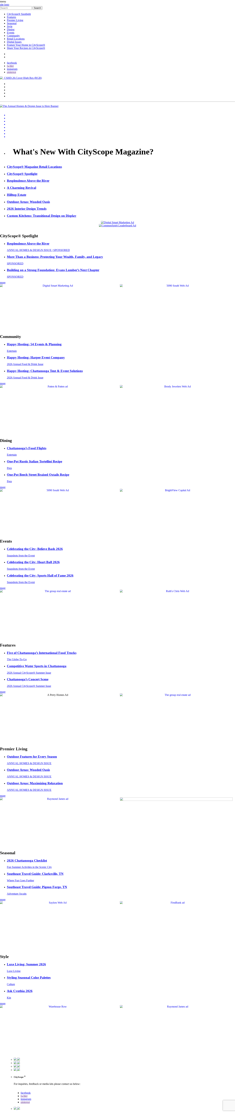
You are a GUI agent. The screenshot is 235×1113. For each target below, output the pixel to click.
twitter (10, 65)
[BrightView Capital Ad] (176, 490)
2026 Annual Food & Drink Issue (25, 364)
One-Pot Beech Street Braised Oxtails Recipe (38, 474)
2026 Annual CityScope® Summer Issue (29, 672)
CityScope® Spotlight (19, 14)
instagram (12, 69)
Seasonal (12, 23)
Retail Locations (16, 38)
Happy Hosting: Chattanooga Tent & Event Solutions (45, 371)
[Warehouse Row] (56, 1006)
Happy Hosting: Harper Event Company (36, 357)
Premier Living (15, 20)
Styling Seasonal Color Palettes (29, 977)
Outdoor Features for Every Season (32, 756)
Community (13, 35)
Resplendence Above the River (28, 243)
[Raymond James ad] (56, 798)
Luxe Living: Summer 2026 (26, 964)
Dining (10, 29)
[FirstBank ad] (176, 902)
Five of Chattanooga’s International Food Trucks (41, 653)
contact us (19, 1089)
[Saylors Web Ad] (56, 902)
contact (11, 53)
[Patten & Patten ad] (56, 386)
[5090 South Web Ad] (176, 285)
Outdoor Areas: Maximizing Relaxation (35, 783)
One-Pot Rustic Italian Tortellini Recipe (34, 461)
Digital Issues (14, 41)
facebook (12, 62)
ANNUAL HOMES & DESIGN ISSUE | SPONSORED (38, 250)
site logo (4, 4)
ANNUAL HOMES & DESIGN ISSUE (29, 763)
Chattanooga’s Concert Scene (27, 679)
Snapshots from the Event (21, 555)
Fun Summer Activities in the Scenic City (29, 867)
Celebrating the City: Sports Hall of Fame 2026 (40, 575)
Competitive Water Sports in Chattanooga (36, 666)
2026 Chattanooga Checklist (27, 860)
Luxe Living (13, 971)
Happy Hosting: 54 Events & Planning (34, 344)
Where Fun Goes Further (20, 880)
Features (11, 17)
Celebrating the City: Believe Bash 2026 (35, 549)
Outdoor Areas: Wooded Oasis (28, 770)
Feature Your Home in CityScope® (26, 44)
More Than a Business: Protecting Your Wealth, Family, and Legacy (55, 257)
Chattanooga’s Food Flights (26, 448)
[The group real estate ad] (56, 591)
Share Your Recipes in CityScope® (26, 48)
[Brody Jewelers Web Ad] (176, 386)
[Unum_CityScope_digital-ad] (176, 799)
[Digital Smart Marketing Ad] (56, 285)
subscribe (12, 56)
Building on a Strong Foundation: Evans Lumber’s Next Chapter (53, 270)
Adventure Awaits (16, 893)
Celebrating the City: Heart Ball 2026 (33, 562)
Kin (9, 997)
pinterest (11, 72)
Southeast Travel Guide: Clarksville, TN (35, 874)
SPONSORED (15, 263)
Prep (9, 468)
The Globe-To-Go (17, 659)
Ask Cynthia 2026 (20, 991)
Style (9, 26)
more (3, 282)
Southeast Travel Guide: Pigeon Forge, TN (37, 887)
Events (10, 32)
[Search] (16, 7)
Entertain (12, 350)
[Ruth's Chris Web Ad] (176, 591)
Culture (11, 984)
